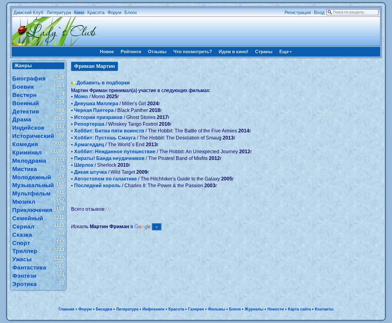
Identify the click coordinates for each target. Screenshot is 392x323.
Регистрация (298, 12)
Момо (81, 96)
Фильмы (216, 309)
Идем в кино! (233, 51)
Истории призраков (98, 117)
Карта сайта (299, 309)
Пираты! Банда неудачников (109, 158)
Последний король (97, 185)
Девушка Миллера (96, 103)
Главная (66, 309)
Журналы (254, 309)
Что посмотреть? (192, 51)
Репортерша (89, 124)
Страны (264, 51)
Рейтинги (131, 51)
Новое (107, 51)
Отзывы (157, 51)
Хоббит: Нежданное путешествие (115, 151)
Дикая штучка (90, 172)
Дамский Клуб (28, 12)
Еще (284, 51)
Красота (95, 12)
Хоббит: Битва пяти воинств (109, 130)
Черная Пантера (94, 110)
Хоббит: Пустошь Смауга (105, 137)
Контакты (324, 309)
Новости (275, 309)
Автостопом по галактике (105, 178)
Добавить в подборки (103, 82)
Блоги (130, 12)
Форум (114, 12)
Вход (319, 12)
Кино (79, 12)
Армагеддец (89, 144)
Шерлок (83, 165)
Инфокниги (153, 309)
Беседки (104, 309)
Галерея (196, 309)
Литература (59, 12)
